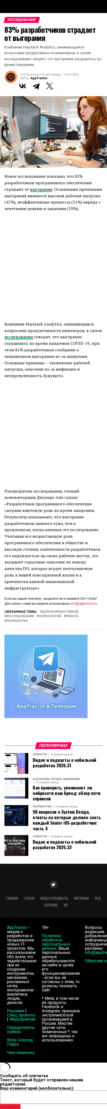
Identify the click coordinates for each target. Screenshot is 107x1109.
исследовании (18, 337)
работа (72, 616)
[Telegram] (36, 86)
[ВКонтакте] (22, 86)
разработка (17, 621)
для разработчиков (60, 612)
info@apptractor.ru (83, 603)
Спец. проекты (21, 1015)
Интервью (81, 898)
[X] (49, 86)
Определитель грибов (21, 1029)
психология (50, 616)
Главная (12, 898)
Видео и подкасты (54, 898)
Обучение (51, 905)
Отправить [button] (10, 1106)
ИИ (66, 905)
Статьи (29, 898)
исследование (20, 616)
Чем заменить (21, 1052)
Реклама (15, 1010)
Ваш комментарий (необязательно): (37, 1088)
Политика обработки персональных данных (56, 942)
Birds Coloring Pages (20, 1042)
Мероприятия (22, 1019)
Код (98, 898)
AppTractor (39, 78)
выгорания (41, 189)
